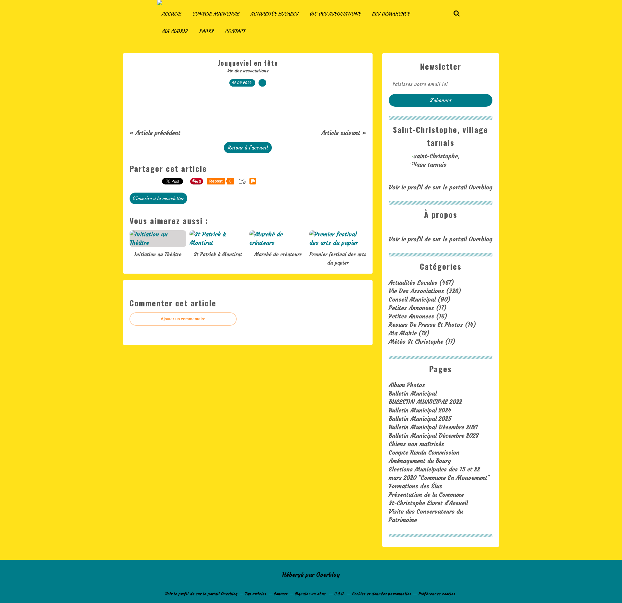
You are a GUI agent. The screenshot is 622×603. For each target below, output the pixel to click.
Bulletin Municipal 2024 (420, 410)
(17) (417, 308)
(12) (409, 333)
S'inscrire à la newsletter (158, 198)
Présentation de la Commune (426, 494)
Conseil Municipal (215, 14)
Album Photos (407, 385)
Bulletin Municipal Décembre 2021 (433, 427)
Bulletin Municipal (413, 393)
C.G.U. (339, 593)
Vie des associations (335, 14)
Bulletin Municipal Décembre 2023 (434, 435)
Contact (235, 31)
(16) (418, 316)
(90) (419, 299)
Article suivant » (343, 132)
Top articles (255, 593)
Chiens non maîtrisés (416, 444)
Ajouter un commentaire (183, 319)
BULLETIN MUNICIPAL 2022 (425, 402)
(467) (421, 282)
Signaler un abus (311, 593)
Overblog (328, 574)
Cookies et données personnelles (381, 593)
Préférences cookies (437, 593)
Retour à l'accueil (248, 148)
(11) (422, 341)
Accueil (171, 14)
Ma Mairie (175, 31)
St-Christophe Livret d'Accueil (428, 503)
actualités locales (274, 14)
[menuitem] (171, 14)
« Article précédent (155, 132)
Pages (206, 31)
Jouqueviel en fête (248, 63)
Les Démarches (391, 14)
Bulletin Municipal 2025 (420, 418)
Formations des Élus (415, 486)
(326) (425, 291)
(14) (432, 324)
